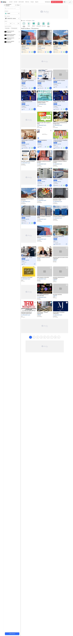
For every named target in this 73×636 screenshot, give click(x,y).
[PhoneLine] (34, 52)
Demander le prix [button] (42, 104)
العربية (70, 1)
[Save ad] (35, 31)
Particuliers (7, 28)
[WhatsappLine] (32, 52)
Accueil (24, 20)
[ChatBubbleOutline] (29, 52)
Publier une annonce (57, 1)
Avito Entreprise (28, 20)
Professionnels (14, 28)
